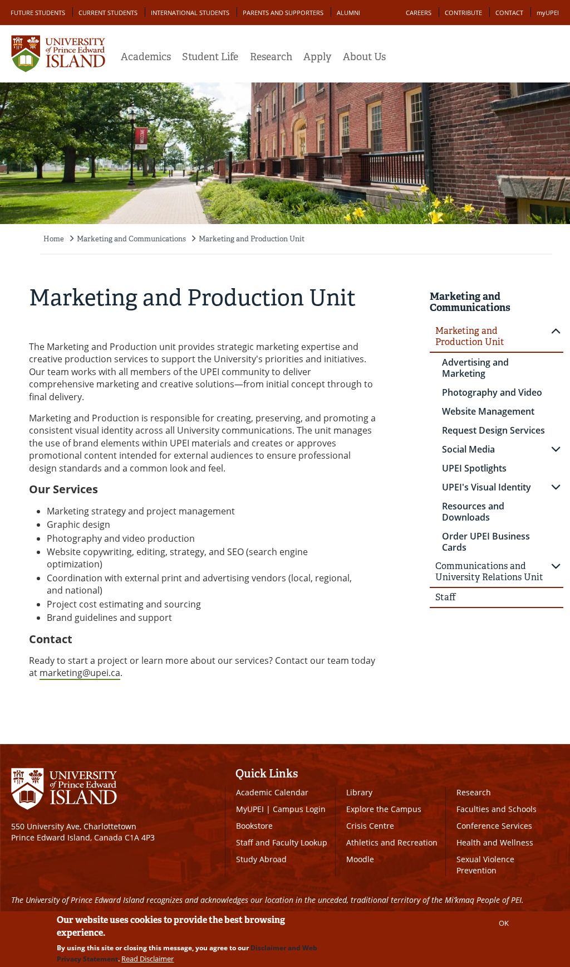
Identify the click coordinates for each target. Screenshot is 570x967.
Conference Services (494, 825)
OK (504, 923)
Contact (509, 12)
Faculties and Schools (496, 809)
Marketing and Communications (131, 239)
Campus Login (299, 809)
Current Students (107, 12)
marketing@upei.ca (80, 673)
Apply (317, 57)
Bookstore (254, 825)
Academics (146, 57)
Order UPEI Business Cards (486, 541)
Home (53, 239)
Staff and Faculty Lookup (281, 842)
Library (359, 792)
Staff (445, 597)
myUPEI (548, 12)
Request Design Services (493, 430)
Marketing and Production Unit (251, 239)
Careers (418, 12)
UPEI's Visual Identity (486, 487)
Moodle (360, 859)
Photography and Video (492, 392)
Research (271, 57)
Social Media (468, 449)
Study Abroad (261, 859)
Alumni (348, 12)
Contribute (463, 12)
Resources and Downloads (473, 511)
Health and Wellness (494, 842)
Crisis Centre (370, 825)
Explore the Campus (383, 809)
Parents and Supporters (283, 12)
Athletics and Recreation (392, 842)
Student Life (210, 57)
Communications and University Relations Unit (489, 571)
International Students (190, 12)
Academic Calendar (272, 792)
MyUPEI (250, 809)
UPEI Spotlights (474, 468)
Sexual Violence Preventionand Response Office (494, 870)
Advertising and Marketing (475, 368)
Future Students (38, 12)
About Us (364, 57)
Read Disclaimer (147, 958)
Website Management (488, 411)
